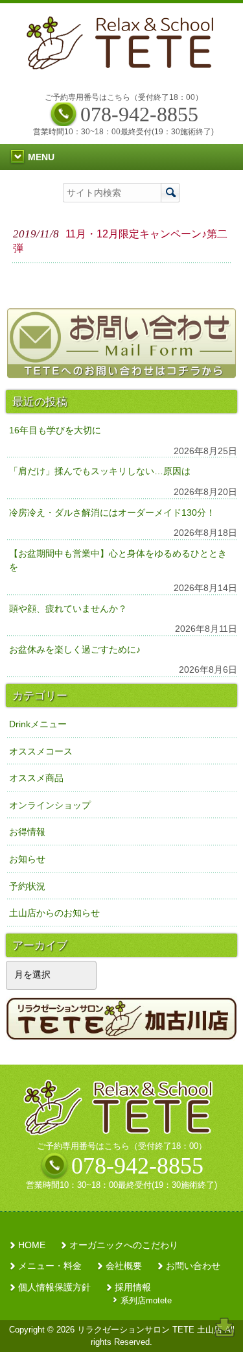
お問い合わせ (193, 1266)
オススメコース (41, 751)
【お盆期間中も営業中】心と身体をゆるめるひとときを (118, 560)
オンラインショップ (50, 805)
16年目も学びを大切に (55, 430)
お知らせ (27, 859)
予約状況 (27, 886)
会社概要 (124, 1266)
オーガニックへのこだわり (123, 1245)
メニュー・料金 (50, 1266)
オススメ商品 (36, 778)
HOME (31, 1245)
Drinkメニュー (38, 724)
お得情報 (27, 832)
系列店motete (146, 1300)
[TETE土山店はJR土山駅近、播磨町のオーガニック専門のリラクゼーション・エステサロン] (123, 65)
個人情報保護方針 (54, 1287)
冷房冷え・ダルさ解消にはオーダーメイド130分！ (112, 512)
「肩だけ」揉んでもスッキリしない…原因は (100, 471)
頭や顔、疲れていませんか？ (68, 608)
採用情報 (133, 1287)
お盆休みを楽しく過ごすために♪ (75, 649)
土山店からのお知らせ (54, 913)
